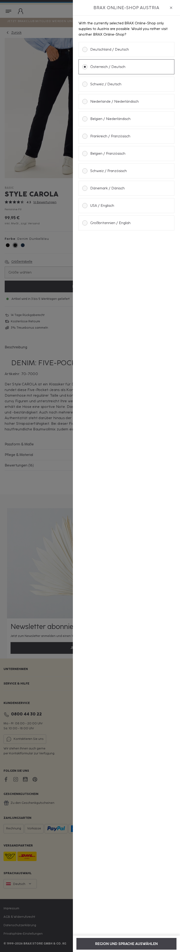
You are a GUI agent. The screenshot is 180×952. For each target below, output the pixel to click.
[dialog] (126, 476)
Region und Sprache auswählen (126, 944)
